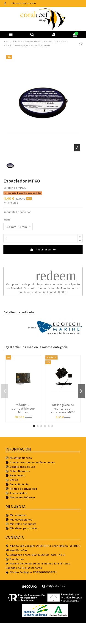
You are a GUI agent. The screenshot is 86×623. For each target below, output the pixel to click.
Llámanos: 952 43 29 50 (23, 3)
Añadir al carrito (46, 249)
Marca (32, 327)
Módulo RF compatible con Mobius (23, 408)
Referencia (10, 187)
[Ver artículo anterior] (80, 43)
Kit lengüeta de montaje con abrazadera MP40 (63, 408)
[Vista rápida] (23, 399)
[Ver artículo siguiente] (82, 43)
